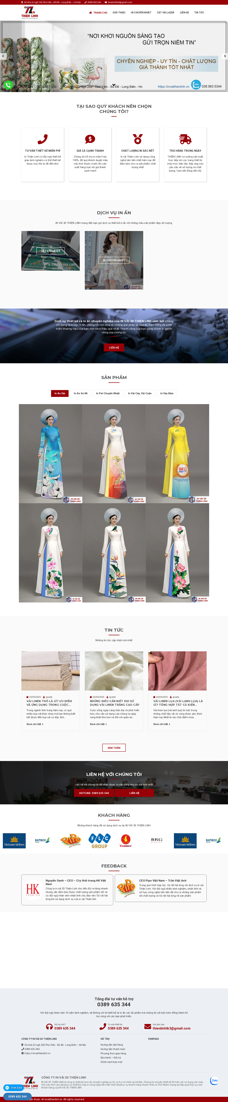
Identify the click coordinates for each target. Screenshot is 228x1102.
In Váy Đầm (166, 393)
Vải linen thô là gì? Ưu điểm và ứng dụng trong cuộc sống (49, 703)
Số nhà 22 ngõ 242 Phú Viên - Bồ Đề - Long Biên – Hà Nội (55, 1045)
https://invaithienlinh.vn (37, 1053)
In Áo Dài (60, 393)
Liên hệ (184, 12)
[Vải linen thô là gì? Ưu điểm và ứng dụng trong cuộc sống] (50, 670)
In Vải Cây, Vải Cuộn (140, 393)
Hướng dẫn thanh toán (113, 1049)
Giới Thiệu (119, 12)
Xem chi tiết (34, 724)
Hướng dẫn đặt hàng (112, 1044)
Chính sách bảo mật (111, 1062)
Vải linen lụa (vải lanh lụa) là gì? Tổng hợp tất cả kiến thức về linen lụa (178, 703)
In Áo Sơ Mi (80, 393)
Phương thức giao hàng (113, 1053)
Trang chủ (100, 12)
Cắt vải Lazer (165, 12)
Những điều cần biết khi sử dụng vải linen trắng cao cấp (114, 703)
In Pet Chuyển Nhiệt (108, 393)
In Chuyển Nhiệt (141, 12)
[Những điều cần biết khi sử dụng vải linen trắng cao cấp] (114, 670)
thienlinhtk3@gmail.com (171, 1028)
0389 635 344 (64, 1028)
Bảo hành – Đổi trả (111, 1057)
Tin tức (199, 12)
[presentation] (3, 56)
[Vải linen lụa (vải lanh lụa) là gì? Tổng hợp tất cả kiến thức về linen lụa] (177, 670)
